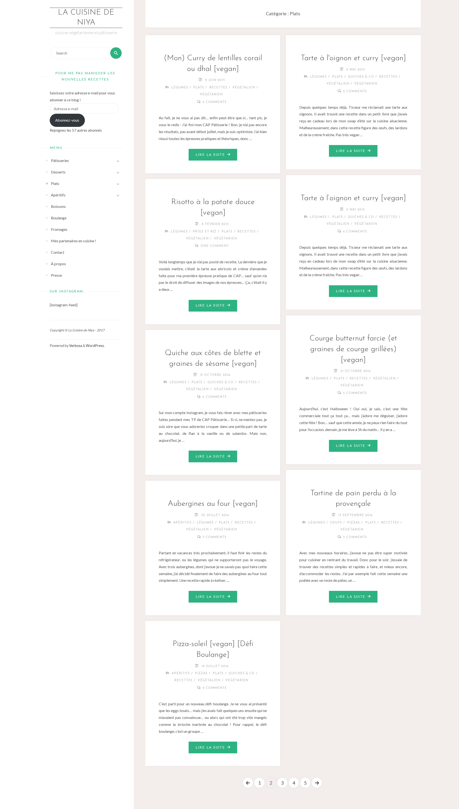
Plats (198, 87)
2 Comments (355, 91)
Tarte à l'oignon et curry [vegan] (353, 58)
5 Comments (355, 393)
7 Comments (214, 537)
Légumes (179, 87)
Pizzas (353, 522)
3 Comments (355, 537)
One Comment (215, 246)
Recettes (218, 87)
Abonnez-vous (67, 120)
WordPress (95, 346)
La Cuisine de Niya (86, 18)
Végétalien (243, 87)
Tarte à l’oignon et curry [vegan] (353, 198)
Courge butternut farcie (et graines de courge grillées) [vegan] (353, 349)
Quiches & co (361, 76)
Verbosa (75, 346)
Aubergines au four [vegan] (213, 504)
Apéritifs (182, 522)
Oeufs (336, 522)
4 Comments (215, 102)
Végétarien (211, 94)
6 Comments (214, 397)
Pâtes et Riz (204, 231)
